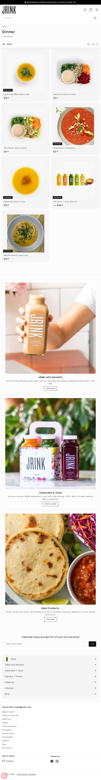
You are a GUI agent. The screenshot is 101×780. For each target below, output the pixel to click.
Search (5, 723)
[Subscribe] (73, 761)
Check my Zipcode (10, 715)
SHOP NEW (50, 619)
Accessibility (7, 737)
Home (4, 27)
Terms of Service (9, 726)
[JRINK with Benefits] (50, 328)
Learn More (50, 388)
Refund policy (8, 733)
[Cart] (91, 10)
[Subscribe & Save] (50, 443)
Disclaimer (7, 730)
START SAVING (50, 504)
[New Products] (50, 559)
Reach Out (6, 719)
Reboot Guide (8, 712)
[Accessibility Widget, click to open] (4, 776)
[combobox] (50, 18)
